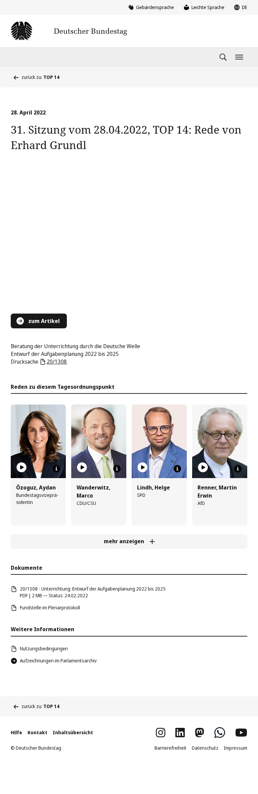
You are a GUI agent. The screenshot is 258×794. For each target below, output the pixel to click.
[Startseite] (69, 30)
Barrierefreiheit (170, 748)
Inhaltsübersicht (73, 732)
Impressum (235, 748)
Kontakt (37, 732)
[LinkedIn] (180, 732)
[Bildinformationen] (56, 469)
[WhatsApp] (219, 732)
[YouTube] (241, 732)
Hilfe (16, 732)
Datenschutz (205, 748)
